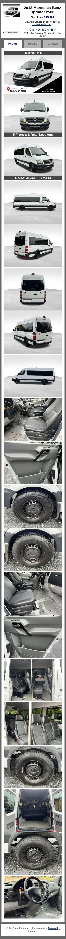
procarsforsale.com (41, 24)
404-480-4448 (45, 29)
